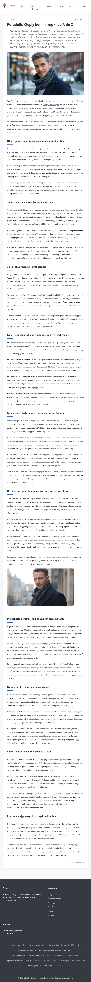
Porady (83, 6)
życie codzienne (34, 7)
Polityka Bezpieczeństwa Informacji (18, 960)
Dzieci (71, 6)
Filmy (22, 6)
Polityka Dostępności (17, 945)
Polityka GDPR (73, 955)
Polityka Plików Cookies (72, 945)
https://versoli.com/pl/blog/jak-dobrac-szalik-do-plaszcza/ (39, 125)
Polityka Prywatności (34, 966)
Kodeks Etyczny (59, 955)
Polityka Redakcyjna (25, 950)
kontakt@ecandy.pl (16, 930)
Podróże (60, 6)
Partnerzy (59, 966)
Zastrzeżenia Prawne (41, 960)
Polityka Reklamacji (55, 945)
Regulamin (48, 966)
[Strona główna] (10, 6)
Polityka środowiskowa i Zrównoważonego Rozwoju (54, 950)
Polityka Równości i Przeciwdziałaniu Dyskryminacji (32, 955)
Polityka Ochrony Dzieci (36, 945)
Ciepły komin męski (51, 105)
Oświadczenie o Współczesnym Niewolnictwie (69, 960)
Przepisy (48, 6)
